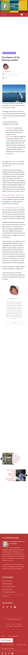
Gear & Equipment (9, 53)
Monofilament (10, 128)
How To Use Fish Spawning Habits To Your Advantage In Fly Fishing (10, 475)
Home (3, 636)
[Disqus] (14, 510)
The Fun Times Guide (16, 564)
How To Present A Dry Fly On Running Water (16, 458)
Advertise (19, 624)
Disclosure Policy (18, 626)
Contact (8, 624)
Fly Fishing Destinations (8, 649)
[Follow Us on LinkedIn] (11, 607)
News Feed (5, 596)
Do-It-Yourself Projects (8, 644)
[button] (26, 15)
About (13, 624)
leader (6, 77)
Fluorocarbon (9, 136)
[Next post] (26, 475)
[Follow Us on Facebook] (3, 607)
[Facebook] (14, 323)
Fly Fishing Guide (14, 5)
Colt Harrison (8, 71)
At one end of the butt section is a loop (13, 207)
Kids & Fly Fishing (21, 644)
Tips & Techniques (13, 636)
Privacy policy (9, 626)
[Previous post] (1, 458)
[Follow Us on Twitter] (7, 607)
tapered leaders (15, 161)
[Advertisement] (14, 35)
